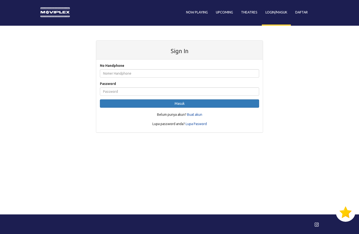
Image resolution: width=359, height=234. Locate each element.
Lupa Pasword (196, 124)
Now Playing (197, 12)
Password (108, 84)
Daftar (301, 12)
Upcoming (224, 12)
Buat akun (194, 115)
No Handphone (112, 66)
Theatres (249, 12)
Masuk (180, 103)
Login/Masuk (276, 12)
